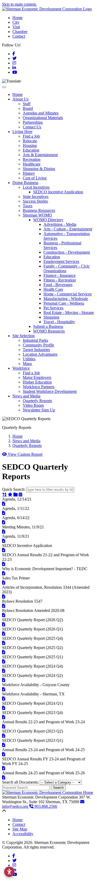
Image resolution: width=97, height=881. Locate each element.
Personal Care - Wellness (63, 303)
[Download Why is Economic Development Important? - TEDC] (3, 573)
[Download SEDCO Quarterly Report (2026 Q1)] (3, 633)
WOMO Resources (49, 331)
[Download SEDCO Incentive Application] (3, 550)
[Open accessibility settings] (9, 872)
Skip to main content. (19, 4)
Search (58, 787)
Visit (16, 27)
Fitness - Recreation (59, 280)
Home (17, 17)
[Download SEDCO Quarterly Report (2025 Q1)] (3, 661)
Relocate (30, 141)
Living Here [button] (22, 131)
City (15, 22)
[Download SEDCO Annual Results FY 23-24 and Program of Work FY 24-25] (3, 768)
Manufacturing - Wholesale (65, 298)
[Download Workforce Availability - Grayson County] (3, 689)
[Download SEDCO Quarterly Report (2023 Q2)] (3, 736)
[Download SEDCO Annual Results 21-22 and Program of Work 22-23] (3, 564)
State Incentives (35, 196)
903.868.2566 (45, 806)
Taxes (27, 206)
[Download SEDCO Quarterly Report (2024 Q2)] (3, 680)
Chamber (19, 31)
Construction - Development (66, 252)
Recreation (31, 159)
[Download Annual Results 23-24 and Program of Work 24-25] (3, 754)
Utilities (29, 359)
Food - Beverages (57, 284)
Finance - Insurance (59, 275)
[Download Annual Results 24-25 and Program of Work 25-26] (3, 777)
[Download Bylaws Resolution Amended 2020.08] (3, 615)
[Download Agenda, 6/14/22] (3, 522)
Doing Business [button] (25, 182)
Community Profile (38, 345)
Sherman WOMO (37, 215)
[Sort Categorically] (15, 494)
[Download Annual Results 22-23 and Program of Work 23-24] (3, 726)
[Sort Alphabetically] (4, 494)
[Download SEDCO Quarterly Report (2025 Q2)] (3, 652)
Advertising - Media (59, 224)
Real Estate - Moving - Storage (68, 312)
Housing (30, 145)
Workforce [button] (21, 368)
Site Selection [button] (23, 336)
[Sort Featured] (10, 494)
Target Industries (36, 349)
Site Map (19, 829)
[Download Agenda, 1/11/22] (3, 513)
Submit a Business (48, 326)
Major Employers (37, 377)
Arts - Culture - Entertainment (67, 229)
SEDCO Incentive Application (58, 192)
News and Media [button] (26, 396)
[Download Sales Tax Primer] (3, 582)
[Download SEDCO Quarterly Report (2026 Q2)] (3, 624)
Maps (27, 363)
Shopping (51, 317)
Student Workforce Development (50, 391)
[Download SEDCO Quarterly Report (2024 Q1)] (3, 708)
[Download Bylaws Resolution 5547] (3, 606)
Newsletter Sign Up (39, 410)
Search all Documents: (20, 782)
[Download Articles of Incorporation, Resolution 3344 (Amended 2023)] (3, 596)
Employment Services (61, 261)
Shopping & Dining (39, 169)
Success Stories (35, 201)
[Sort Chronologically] (20, 494)
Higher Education (37, 382)
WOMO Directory (48, 220)
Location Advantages (40, 354)
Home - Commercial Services (67, 294)
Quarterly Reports (37, 400)
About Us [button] (20, 99)
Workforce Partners (38, 387)
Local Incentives (36, 187)
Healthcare (31, 164)
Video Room (33, 405)
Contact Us (32, 127)
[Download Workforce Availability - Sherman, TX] (3, 698)
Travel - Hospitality (59, 322)
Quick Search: (13, 489)
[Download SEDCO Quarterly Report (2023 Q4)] (3, 717)
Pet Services (53, 308)
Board (28, 108)
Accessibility (22, 834)
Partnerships (33, 122)
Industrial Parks (35, 340)
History (29, 173)
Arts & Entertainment (40, 155)
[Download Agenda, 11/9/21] (3, 541)
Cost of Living (35, 178)
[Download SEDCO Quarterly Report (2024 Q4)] (3, 671)
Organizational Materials (43, 117)
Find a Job (31, 136)
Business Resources (39, 210)
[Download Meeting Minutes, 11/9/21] (3, 531)
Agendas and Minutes (40, 113)
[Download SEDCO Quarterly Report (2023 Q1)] (3, 745)
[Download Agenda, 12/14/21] (3, 504)
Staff (27, 104)
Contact (18, 36)
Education (31, 150)
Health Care (53, 289)
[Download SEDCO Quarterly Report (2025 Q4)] (3, 643)
